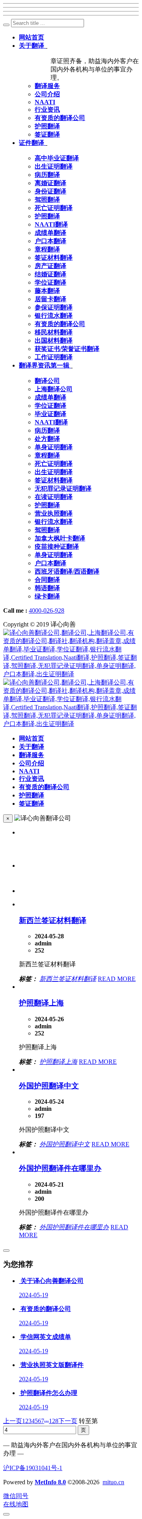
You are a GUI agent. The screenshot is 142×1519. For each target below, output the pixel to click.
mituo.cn (113, 1482)
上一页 (12, 1421)
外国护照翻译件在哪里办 (60, 1168)
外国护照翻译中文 (49, 1086)
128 (53, 1421)
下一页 (67, 1421)
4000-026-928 (46, 610)
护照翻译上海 (41, 1003)
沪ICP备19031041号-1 (32, 1468)
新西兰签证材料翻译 (52, 920)
